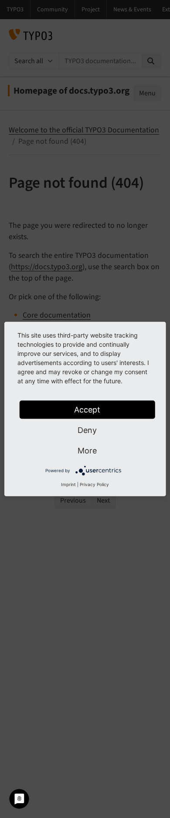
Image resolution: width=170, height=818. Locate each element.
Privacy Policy (94, 484)
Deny (87, 430)
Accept (87, 409)
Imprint (68, 484)
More (87, 450)
